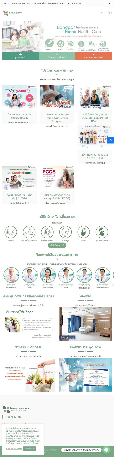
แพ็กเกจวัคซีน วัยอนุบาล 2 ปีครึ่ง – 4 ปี (94, 156)
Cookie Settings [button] (14, 448)
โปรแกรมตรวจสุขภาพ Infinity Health (19, 116)
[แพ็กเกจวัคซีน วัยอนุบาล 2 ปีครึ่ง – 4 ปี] (95, 137)
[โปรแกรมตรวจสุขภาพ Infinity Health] (19, 97)
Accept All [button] (29, 448)
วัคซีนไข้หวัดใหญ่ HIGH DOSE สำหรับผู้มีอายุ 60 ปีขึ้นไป (94, 118)
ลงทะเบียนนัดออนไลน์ (93, 57)
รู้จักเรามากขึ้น (20, 57)
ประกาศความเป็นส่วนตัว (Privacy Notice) (22, 437)
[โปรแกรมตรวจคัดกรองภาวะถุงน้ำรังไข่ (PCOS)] (57, 178)
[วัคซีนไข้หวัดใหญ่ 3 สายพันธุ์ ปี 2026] (19, 178)
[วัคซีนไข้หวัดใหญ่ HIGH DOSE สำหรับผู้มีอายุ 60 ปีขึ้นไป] (95, 97)
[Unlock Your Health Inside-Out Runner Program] (57, 97)
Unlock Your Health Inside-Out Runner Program (57, 118)
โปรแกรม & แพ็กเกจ (57, 57)
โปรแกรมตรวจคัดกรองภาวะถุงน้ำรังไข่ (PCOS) (57, 196)
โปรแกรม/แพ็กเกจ (50, 450)
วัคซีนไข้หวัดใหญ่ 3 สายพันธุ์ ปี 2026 (19, 196)
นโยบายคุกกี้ (11, 436)
